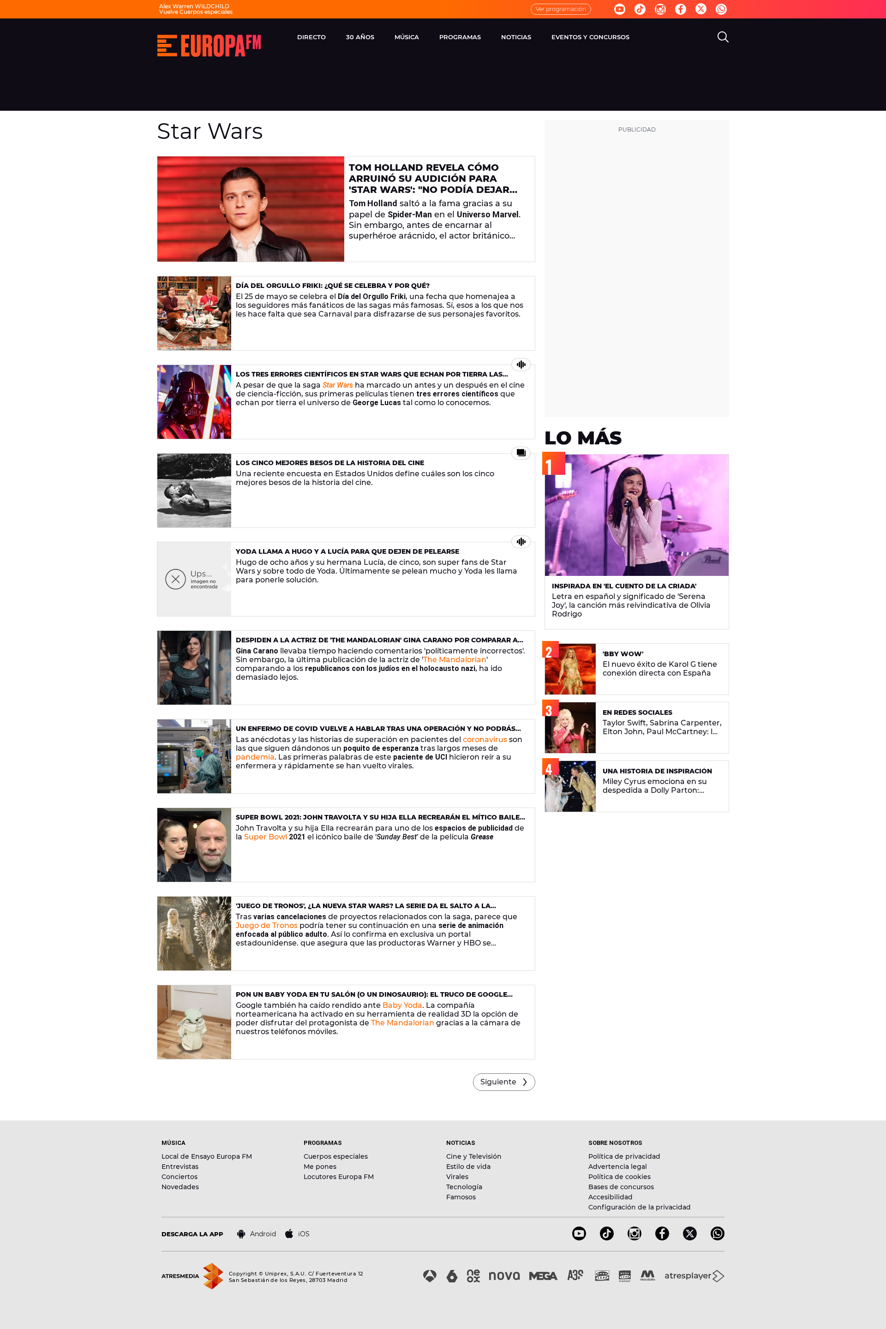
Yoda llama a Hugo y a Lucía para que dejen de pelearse (347, 551)
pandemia (255, 757)
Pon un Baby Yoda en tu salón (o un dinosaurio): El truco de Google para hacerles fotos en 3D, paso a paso (371, 998)
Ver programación (561, 9)
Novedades (180, 1187)
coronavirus (485, 739)
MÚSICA (407, 37)
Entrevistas (180, 1166)
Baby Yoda (402, 1005)
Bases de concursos (621, 1187)
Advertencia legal (617, 1166)
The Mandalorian (454, 659)
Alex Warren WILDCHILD (194, 6)
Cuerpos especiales (336, 1156)
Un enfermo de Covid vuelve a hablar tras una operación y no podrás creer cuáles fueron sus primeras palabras (375, 732)
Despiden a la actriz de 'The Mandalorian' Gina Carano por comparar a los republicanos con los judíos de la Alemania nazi (377, 644)
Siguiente (498, 1082)
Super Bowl (265, 836)
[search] (723, 36)
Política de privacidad (624, 1156)
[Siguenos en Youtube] (619, 9)
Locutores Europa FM (339, 1177)
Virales (457, 1177)
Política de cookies (619, 1177)
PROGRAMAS (460, 37)
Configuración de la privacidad (639, 1207)
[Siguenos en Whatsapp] (721, 9)
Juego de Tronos (267, 925)
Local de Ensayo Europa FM (207, 1156)
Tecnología (464, 1187)
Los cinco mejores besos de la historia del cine (330, 463)
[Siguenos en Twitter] (700, 9)
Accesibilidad (610, 1197)
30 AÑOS (360, 37)
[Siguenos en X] (690, 1237)
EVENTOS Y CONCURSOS (590, 37)
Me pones (320, 1166)
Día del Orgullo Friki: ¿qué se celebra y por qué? (333, 285)
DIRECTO (311, 37)
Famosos (461, 1197)
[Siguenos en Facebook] (680, 9)
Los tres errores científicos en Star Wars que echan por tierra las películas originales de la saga (369, 378)
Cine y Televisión (474, 1156)
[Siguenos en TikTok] (607, 1237)
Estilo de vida (468, 1166)
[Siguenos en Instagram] (660, 9)
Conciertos (180, 1177)
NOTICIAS (516, 37)
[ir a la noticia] (250, 209)
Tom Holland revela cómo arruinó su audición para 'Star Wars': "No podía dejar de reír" (429, 184)
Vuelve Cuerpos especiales (196, 11)
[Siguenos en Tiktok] (640, 9)
